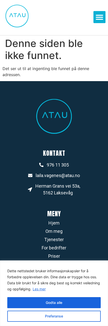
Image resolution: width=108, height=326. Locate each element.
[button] (99, 17)
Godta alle (54, 302)
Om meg (54, 231)
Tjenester (54, 239)
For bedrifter (54, 247)
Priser (54, 256)
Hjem (54, 223)
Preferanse (54, 316)
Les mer (39, 289)
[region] (54, 293)
